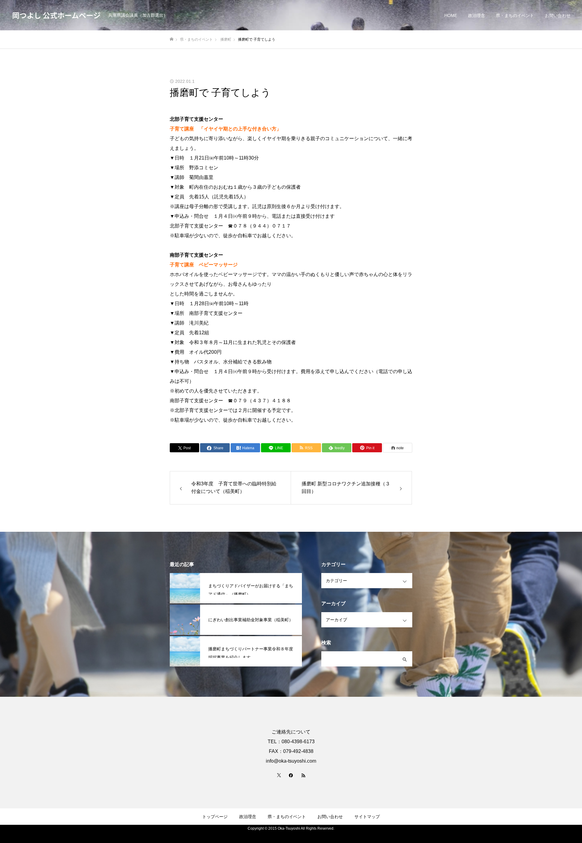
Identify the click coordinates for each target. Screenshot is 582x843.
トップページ (215, 816)
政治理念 (476, 15)
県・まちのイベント (515, 15)
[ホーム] (171, 39)
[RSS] (303, 775)
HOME (450, 15)
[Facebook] (291, 775)
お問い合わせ (557, 15)
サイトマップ (367, 816)
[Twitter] (279, 775)
